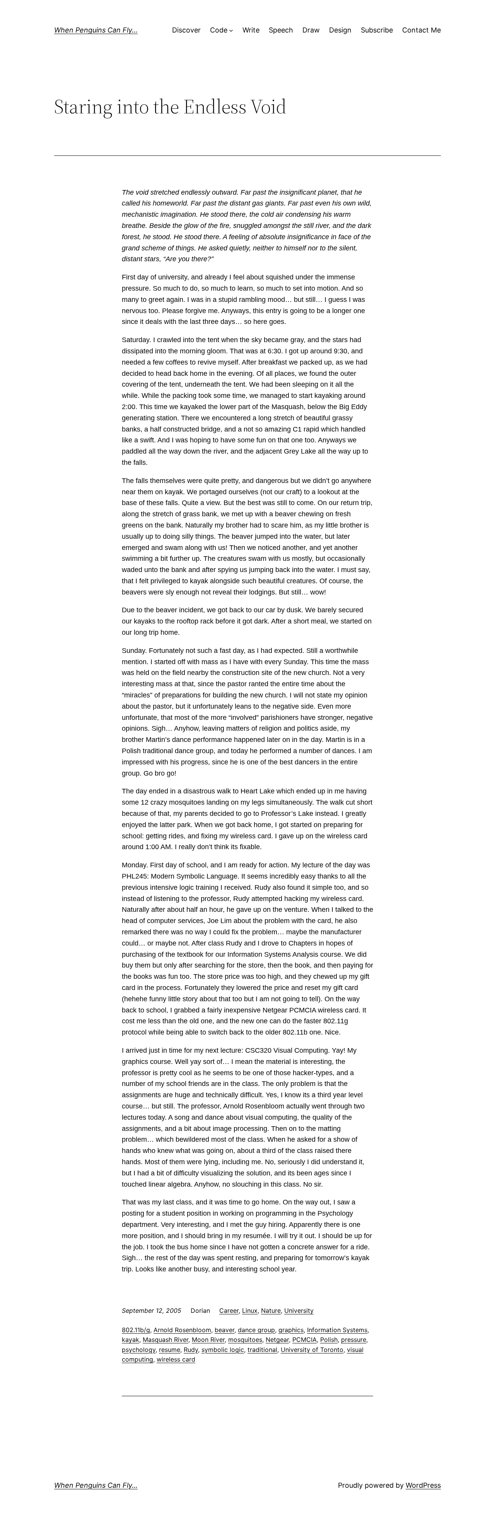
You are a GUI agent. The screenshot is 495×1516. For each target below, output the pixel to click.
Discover (186, 30)
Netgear (277, 1339)
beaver (224, 1330)
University (299, 1310)
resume (169, 1349)
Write (250, 30)
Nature (271, 1310)
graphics (291, 1330)
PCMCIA (304, 1339)
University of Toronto (312, 1349)
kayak (130, 1339)
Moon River (208, 1339)
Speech (281, 30)
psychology (138, 1349)
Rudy (191, 1349)
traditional (262, 1349)
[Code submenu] (231, 30)
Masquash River (165, 1339)
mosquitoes (245, 1339)
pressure (353, 1339)
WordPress (423, 1485)
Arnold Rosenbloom (182, 1330)
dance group (256, 1330)
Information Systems (337, 1330)
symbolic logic (222, 1349)
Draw (311, 30)
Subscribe (377, 30)
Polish (329, 1339)
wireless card (176, 1359)
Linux (250, 1310)
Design (340, 30)
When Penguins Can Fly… (96, 30)
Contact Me (421, 30)
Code (218, 30)
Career (229, 1310)
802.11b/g (136, 1330)
